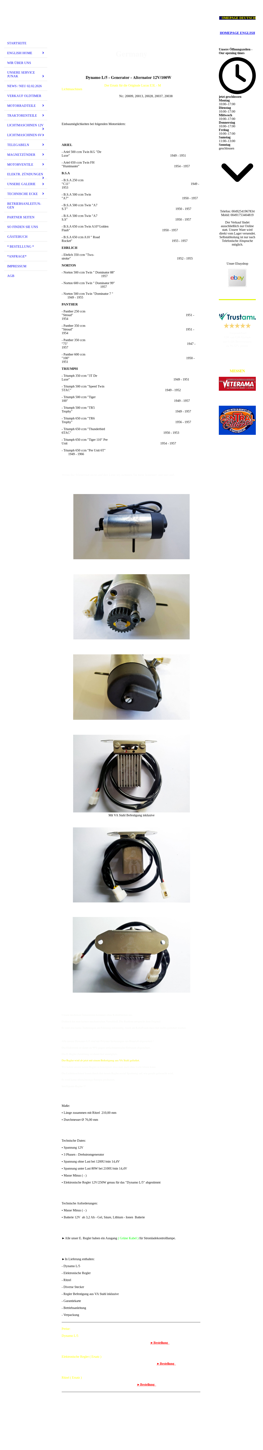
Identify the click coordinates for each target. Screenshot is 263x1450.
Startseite (17, 43)
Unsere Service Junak (21, 74)
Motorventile (20, 164)
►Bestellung (160, 1342)
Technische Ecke (22, 194)
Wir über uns (19, 63)
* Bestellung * (20, 246)
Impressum (16, 266)
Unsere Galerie (21, 184)
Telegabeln (18, 145)
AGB (10, 276)
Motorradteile (21, 105)
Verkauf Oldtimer (24, 96)
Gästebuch (17, 236)
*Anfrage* (17, 256)
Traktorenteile (22, 115)
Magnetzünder (21, 154)
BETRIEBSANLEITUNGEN (24, 205)
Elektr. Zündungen (25, 174)
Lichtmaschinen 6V (24, 135)
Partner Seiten (21, 217)
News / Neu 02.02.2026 (24, 86)
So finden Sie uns (22, 227)
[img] (25, 21)
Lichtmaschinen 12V (25, 125)
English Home (19, 53)
